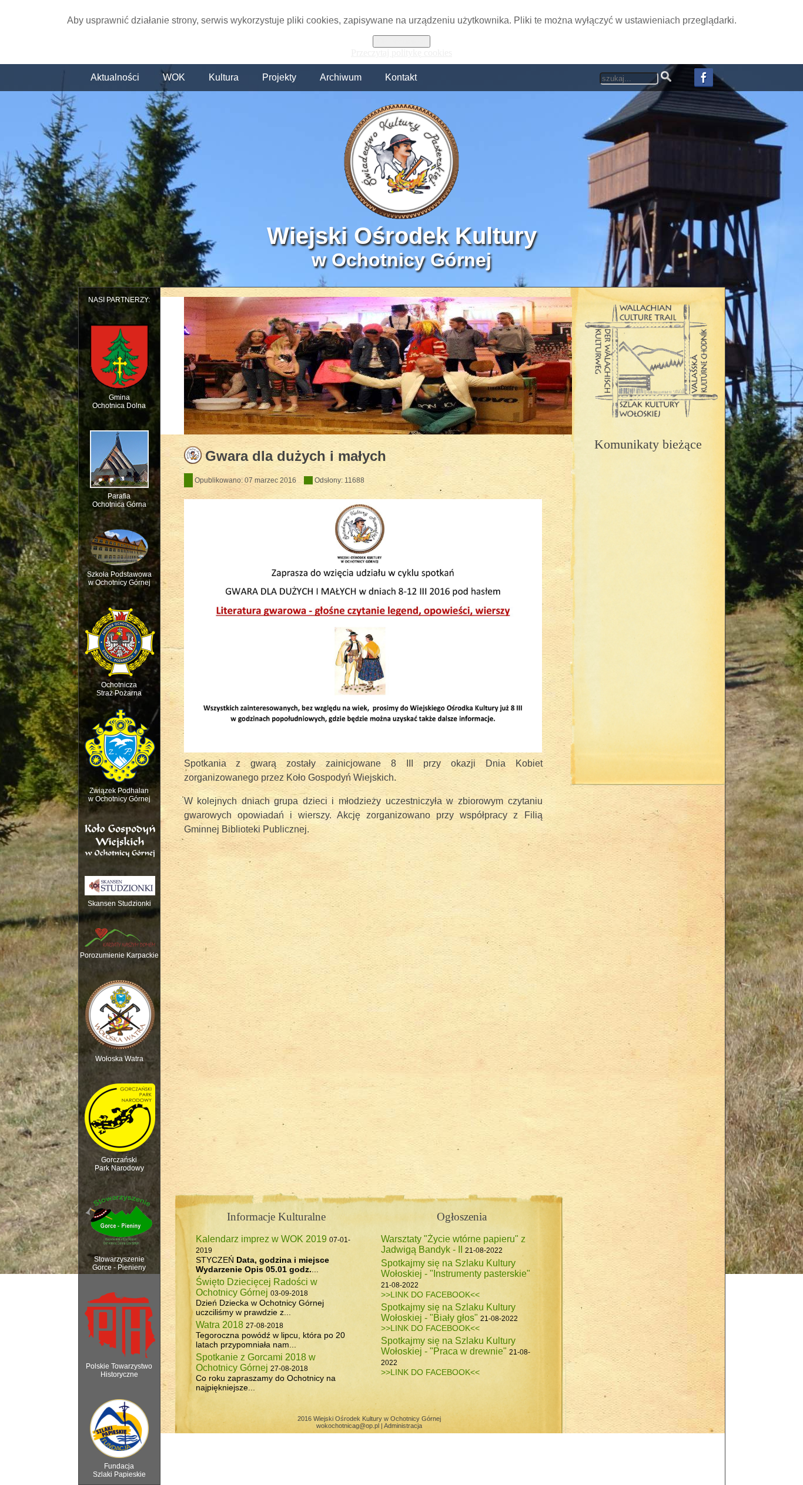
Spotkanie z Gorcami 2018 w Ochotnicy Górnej (256, 1362)
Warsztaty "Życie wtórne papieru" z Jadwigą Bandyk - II (453, 1244)
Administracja (403, 1425)
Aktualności (115, 77)
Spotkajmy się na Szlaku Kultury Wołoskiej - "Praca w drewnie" (448, 1346)
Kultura (224, 77)
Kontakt (401, 77)
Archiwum (341, 77)
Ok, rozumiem (401, 41)
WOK (174, 77)
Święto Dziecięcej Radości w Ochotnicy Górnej (256, 1287)
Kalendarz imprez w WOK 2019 (261, 1239)
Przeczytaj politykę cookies (401, 53)
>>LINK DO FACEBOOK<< (430, 1294)
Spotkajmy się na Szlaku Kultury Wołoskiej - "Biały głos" (448, 1312)
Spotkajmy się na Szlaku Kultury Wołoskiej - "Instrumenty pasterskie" (455, 1268)
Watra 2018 (219, 1325)
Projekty (279, 77)
